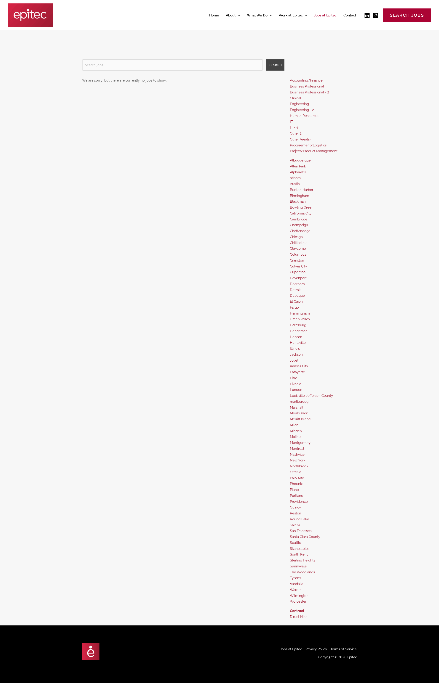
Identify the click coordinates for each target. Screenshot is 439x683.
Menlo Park (299, 413)
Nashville (297, 455)
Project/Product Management (313, 151)
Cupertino (297, 272)
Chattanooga (300, 231)
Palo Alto (297, 478)
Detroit (295, 290)
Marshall (296, 407)
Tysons (295, 578)
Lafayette (297, 372)
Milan (294, 425)
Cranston (297, 260)
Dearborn (297, 284)
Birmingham (299, 196)
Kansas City (299, 366)
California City (300, 213)
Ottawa (295, 472)
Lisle (293, 378)
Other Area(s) (300, 139)
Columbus (298, 254)
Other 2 (296, 133)
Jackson (296, 354)
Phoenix (296, 484)
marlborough (300, 402)
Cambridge (298, 219)
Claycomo (298, 248)
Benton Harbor (301, 190)
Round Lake (299, 519)
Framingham (300, 313)
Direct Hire (298, 617)
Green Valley (300, 319)
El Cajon (296, 301)
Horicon (296, 337)
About (231, 15)
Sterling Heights (302, 560)
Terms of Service (343, 649)
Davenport (298, 278)
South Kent (299, 554)
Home (214, 15)
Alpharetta (298, 172)
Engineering (299, 104)
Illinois (295, 349)
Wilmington (299, 596)
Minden (296, 431)
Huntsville (298, 343)
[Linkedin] (367, 15)
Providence (299, 502)
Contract (297, 611)
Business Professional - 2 (309, 92)
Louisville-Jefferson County (311, 396)
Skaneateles (299, 549)
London (296, 390)
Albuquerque (300, 160)
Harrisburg (298, 325)
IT (291, 122)
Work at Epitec (291, 15)
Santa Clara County (305, 537)
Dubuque (297, 296)
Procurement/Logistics (308, 145)
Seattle (295, 543)
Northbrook (299, 466)
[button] (238, 15)
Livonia (295, 384)
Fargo (294, 307)
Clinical (295, 98)
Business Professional (307, 86)
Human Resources (304, 116)
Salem (295, 525)
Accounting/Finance (306, 80)
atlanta (295, 178)
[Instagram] (375, 15)
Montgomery (300, 443)
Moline (295, 437)
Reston (295, 513)
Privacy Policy (316, 649)
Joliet (294, 360)
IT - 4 (294, 127)
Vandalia (296, 584)
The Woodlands (302, 572)
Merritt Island (300, 419)
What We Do (257, 15)
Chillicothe (298, 243)
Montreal (297, 449)
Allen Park (298, 166)
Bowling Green (301, 207)
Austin (295, 184)
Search (275, 65)
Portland (296, 496)
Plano (294, 490)
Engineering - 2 (302, 110)
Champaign (299, 225)
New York (297, 460)
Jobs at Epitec (325, 15)
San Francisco (301, 531)
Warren (296, 590)
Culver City (298, 266)
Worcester (298, 601)
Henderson (299, 331)
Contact (349, 15)
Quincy (295, 507)
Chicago (296, 237)
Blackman (298, 201)
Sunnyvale (298, 566)
